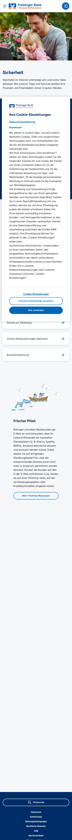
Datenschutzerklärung (22, 122)
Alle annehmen (36, 310)
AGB (36, 831)
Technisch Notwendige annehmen (36, 301)
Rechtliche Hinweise (36, 826)
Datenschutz (36, 816)
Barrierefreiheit (36, 835)
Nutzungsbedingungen (36, 821)
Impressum (36, 812)
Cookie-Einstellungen (36, 294)
